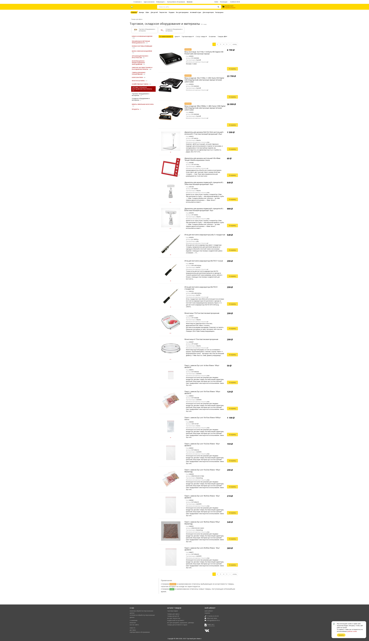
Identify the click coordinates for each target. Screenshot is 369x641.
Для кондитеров (208, 12)
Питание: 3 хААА (191, 64)
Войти (216, 2)
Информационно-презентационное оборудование (138, 62)
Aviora (198, 426)
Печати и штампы (138, 81)
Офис (147, 12)
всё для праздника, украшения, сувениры (180, 623)
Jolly (197, 241)
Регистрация (223, 2)
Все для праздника (182, 12)
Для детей (154, 12)
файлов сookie (352, 631)
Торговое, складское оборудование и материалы (142, 88)
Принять (341, 635)
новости (132, 628)
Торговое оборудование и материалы (140, 94)
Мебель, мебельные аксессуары (143, 104)
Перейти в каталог (230, 7)
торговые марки (172, 611)
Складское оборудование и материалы (141, 99)
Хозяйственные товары (140, 84)
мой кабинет (209, 611)
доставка (133, 630)
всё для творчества (173, 618)
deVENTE (199, 373)
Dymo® (198, 60)
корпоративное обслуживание (140, 632)
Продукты (135, 109)
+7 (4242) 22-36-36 (213, 616)
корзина (207, 613)
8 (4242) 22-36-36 (235, 2)
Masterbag (199, 478)
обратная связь (212, 618)
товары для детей (173, 616)
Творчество (163, 12)
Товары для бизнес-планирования (139, 73)
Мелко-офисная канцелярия (142, 51)
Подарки (171, 12)
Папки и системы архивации (142, 46)
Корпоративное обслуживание (176, 2)
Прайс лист (210, 624)
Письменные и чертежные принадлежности (141, 42)
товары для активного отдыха (177, 625)
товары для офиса (173, 614)
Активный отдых (195, 12)
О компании (137, 2)
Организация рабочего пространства (140, 56)
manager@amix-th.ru (213, 620)
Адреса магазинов (149, 2)
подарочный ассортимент (175, 620)
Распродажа (219, 12)
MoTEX (198, 267)
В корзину (232, 69)
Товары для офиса (136, 19)
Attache (198, 140)
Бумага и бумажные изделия (142, 36)
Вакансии (189, 2)
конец (235, 44)
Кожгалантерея (137, 77)
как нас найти (134, 625)
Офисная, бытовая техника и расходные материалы (142, 68)
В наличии (212, 36)
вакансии (133, 623)
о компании (133, 620)
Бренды (141, 12)
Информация (160, 2)
